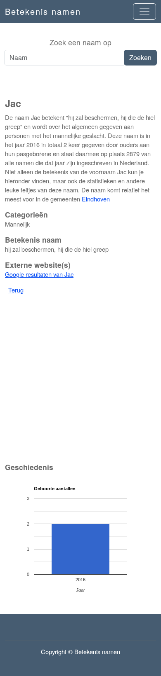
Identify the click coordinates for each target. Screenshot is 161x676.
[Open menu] (144, 11)
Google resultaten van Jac (39, 274)
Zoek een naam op (80, 42)
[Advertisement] (80, 82)
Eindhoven (96, 198)
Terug (16, 289)
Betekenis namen (43, 11)
